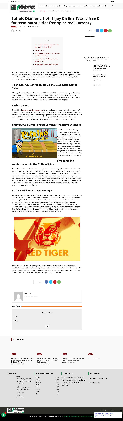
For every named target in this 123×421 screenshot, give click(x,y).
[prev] (111, 11)
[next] (114, 11)
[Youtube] (103, 1)
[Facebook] (101, 1)
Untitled (48, 11)
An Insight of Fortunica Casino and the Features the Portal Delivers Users (96, 58)
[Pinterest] (106, 30)
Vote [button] (47, 326)
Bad (16, 321)
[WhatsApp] (110, 30)
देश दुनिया (14, 26)
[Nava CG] (12, 30)
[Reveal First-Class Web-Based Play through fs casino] (88, 78)
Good (16, 316)
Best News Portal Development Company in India (79, 416)
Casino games (40, 50)
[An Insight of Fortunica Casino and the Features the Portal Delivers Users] (97, 47)
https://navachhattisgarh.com (31, 296)
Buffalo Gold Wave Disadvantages (46, 64)
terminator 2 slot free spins (32, 110)
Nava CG (18, 30)
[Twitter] (101, 30)
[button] (112, 6)
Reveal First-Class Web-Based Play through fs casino (100, 76)
